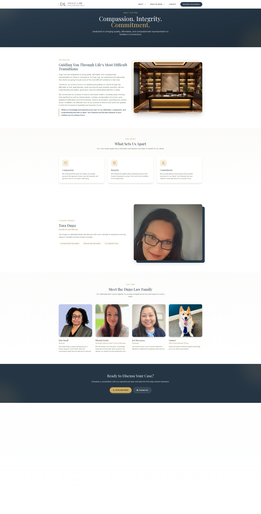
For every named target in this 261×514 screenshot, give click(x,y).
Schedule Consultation (191, 4)
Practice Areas (156, 4)
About (141, 4)
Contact (172, 4)
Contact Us (143, 390)
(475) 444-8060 (121, 390)
